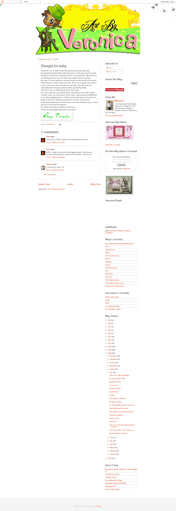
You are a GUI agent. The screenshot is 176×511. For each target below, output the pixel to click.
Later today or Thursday (117, 398)
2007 (110, 458)
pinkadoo (108, 262)
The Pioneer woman (112, 280)
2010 (110, 347)
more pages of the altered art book (121, 412)
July (111, 372)
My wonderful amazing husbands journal (119, 243)
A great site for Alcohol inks (114, 286)
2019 (110, 323)
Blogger (98, 506)
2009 (110, 350)
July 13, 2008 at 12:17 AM (55, 142)
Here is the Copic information (119, 375)
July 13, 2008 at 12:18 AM (55, 157)
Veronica (49, 164)
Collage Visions (110, 477)
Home (70, 184)
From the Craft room (112, 474)
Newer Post (43, 184)
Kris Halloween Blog (112, 306)
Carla (48, 137)
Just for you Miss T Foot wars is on (121, 430)
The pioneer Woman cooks (114, 283)
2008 (110, 353)
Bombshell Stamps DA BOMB (115, 483)
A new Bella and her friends (118, 408)
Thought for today (115, 402)
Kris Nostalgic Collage (113, 309)
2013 (110, 337)
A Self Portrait (114, 392)
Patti (107, 246)
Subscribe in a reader (112, 145)
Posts (110, 68)
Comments (112, 71)
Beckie (107, 259)
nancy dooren (110, 250)
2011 (110, 343)
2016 (110, 327)
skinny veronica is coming (118, 433)
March (112, 447)
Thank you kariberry (116, 415)
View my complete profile (114, 115)
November (113, 359)
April (111, 444)
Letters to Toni (114, 418)
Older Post (95, 184)
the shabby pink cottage (113, 480)
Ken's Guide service (112, 256)
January (113, 454)
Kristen (107, 265)
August (112, 369)
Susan (107, 300)
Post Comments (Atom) (56, 189)
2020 (110, 320)
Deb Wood (109, 274)
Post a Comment (50, 174)
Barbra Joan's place (112, 297)
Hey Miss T (113, 422)
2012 (110, 340)
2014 (110, 333)
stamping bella (110, 486)
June (112, 438)
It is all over (113, 385)
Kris (106, 271)
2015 (110, 330)
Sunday (111, 395)
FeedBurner (126, 169)
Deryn (107, 303)
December (113, 356)
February (113, 451)
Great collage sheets (112, 489)
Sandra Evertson (111, 268)
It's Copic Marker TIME (117, 378)
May (111, 441)
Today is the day (115, 388)
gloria (107, 253)
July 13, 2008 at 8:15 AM (55, 170)
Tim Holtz (108, 277)
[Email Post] (59, 124)
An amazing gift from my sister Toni (121, 405)
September (114, 366)
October (113, 363)
